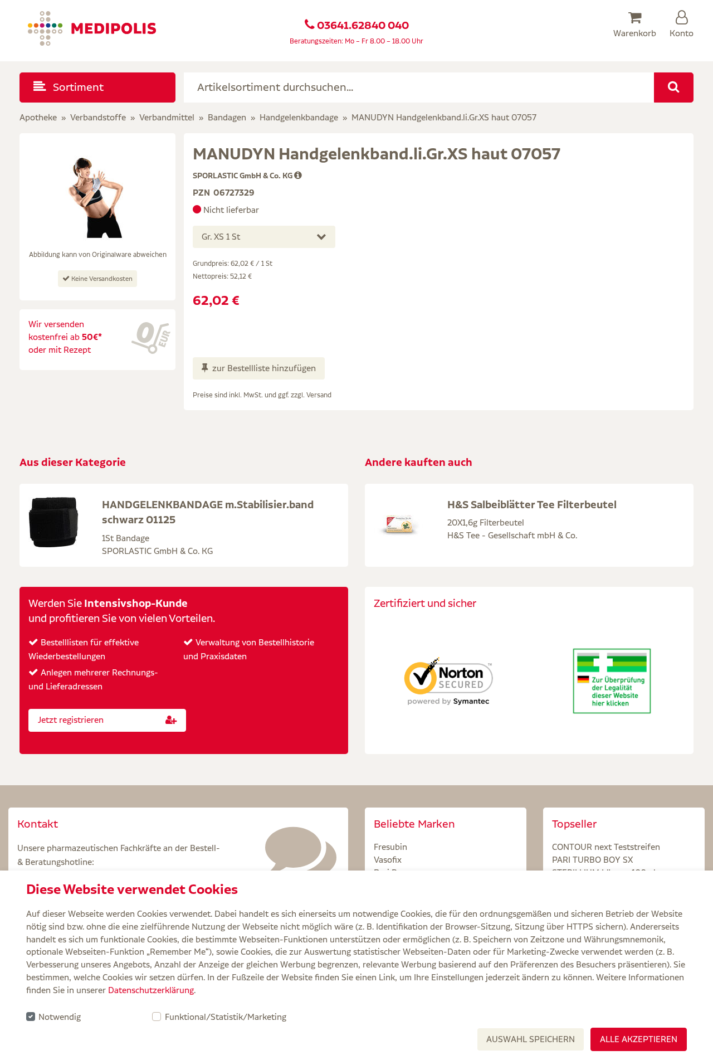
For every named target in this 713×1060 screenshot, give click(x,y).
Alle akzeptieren (638, 1039)
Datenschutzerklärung (151, 990)
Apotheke (38, 117)
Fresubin (390, 847)
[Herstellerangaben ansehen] (298, 176)
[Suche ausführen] (674, 87)
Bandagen (227, 117)
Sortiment (77, 87)
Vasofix (388, 859)
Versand (318, 395)
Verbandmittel (166, 117)
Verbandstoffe (98, 117)
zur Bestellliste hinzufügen (264, 368)
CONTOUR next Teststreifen (606, 847)
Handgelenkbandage (299, 117)
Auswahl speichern (530, 1039)
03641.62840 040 (363, 25)
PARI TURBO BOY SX (592, 859)
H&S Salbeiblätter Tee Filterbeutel (532, 504)
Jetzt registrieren (71, 719)
